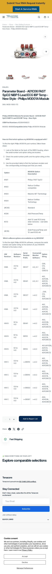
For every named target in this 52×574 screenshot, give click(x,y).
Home (4, 24)
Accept (25, 556)
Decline (25, 562)
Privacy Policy (27, 550)
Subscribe (26, 509)
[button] (3, 17)
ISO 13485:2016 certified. (27, 481)
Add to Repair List (30, 419)
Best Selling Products (22, 24)
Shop (11, 24)
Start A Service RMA (26, 9)
